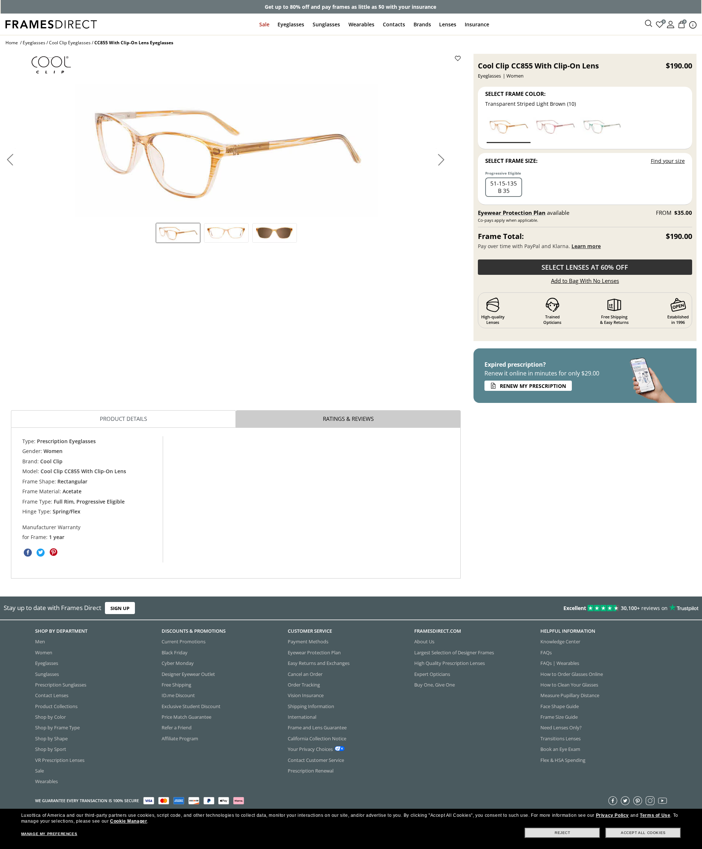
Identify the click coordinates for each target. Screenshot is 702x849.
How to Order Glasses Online (571, 673)
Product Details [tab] (123, 418)
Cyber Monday (178, 663)
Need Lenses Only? (561, 727)
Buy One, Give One (434, 684)
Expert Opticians (432, 673)
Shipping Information (311, 706)
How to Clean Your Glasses (569, 684)
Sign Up (119, 608)
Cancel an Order (305, 673)
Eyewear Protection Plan (512, 212)
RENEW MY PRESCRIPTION (533, 385)
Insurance (477, 24)
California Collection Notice (317, 738)
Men (40, 641)
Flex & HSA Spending (562, 759)
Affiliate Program (180, 738)
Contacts (394, 24)
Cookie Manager (128, 821)
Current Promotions (183, 641)
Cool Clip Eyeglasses (70, 43)
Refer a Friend (177, 727)
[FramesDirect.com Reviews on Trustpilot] (553, 608)
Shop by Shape (51, 738)
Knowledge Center (560, 641)
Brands (422, 24)
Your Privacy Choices (310, 749)
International (302, 717)
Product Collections (56, 706)
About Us (424, 641)
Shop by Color (50, 717)
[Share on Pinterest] (53, 552)
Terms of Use (655, 815)
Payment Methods (308, 641)
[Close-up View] (274, 233)
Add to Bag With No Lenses (585, 280)
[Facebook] (612, 800)
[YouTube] (662, 800)
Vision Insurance (306, 695)
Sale (264, 24)
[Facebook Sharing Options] (28, 552)
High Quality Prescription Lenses (449, 663)
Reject (562, 833)
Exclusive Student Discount (191, 706)
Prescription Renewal (310, 770)
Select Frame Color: (515, 93)
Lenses (447, 24)
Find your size (668, 160)
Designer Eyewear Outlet (188, 673)
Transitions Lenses (560, 738)
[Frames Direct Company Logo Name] (51, 23)
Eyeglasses (291, 24)
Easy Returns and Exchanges (319, 663)
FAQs (546, 652)
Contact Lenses (51, 695)
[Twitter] (625, 800)
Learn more (586, 246)
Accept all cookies (643, 833)
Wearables (361, 24)
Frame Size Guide (559, 717)
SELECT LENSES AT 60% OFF (584, 267)
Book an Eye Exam (560, 749)
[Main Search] (648, 24)
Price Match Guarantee (186, 717)
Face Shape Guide (559, 706)
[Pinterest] (637, 800)
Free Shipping (176, 684)
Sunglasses (326, 24)
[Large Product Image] (226, 150)
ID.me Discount (178, 695)
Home (11, 43)
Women (43, 652)
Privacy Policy (612, 815)
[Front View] (226, 233)
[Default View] (178, 233)
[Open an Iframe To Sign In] (670, 23)
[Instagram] (650, 800)
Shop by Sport (50, 749)
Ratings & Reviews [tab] (348, 418)
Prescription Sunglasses (60, 684)
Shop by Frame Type (57, 727)
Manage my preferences (49, 834)
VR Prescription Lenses (59, 759)
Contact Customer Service (316, 759)
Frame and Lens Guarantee (317, 727)
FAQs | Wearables (559, 663)
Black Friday (175, 652)
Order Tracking (304, 684)
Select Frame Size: (511, 160)
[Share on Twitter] (41, 552)
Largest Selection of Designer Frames (454, 652)
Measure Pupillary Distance (569, 695)
